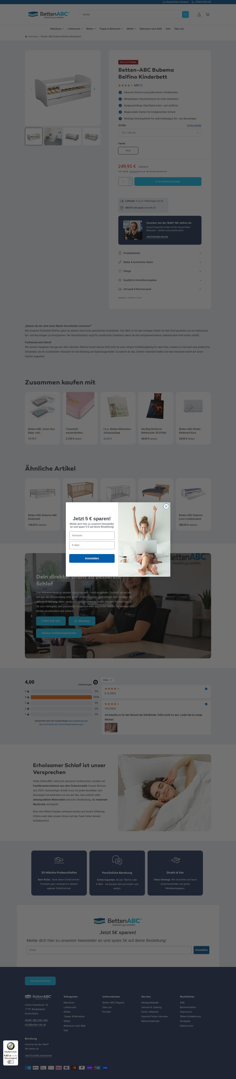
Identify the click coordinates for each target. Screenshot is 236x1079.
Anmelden (92, 558)
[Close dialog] (166, 506)
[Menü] (16, 1042)
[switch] (11, 1062)
